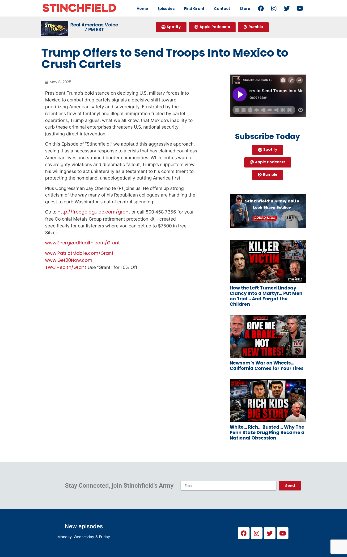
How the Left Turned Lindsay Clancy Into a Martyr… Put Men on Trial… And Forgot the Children (266, 296)
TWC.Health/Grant (65, 267)
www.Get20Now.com (68, 260)
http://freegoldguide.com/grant (94, 212)
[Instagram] (274, 8)
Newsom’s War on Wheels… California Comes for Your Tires (267, 366)
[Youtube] (300, 8)
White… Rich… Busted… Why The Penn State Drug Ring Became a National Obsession (267, 432)
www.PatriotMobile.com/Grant (79, 253)
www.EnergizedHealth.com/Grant (82, 243)
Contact (222, 8)
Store (245, 8)
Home (142, 8)
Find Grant (194, 8)
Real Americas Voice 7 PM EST (94, 27)
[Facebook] (261, 8)
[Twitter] (287, 8)
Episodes (166, 8)
